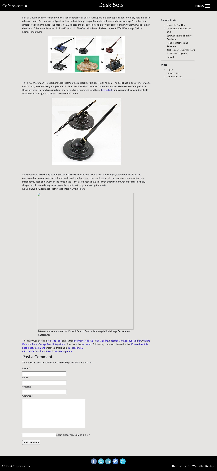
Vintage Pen (44, 344)
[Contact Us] (123, 461)
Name (25, 368)
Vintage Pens (55, 341)
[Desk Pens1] (86, 54)
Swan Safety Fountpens (59, 351)
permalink (86, 344)
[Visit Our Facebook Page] (94, 461)
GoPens (104, 341)
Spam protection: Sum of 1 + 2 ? (73, 435)
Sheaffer (113, 341)
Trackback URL (75, 348)
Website (26, 387)
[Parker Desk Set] (86, 131)
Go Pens (94, 341)
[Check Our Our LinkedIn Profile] (108, 461)
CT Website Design (201, 466)
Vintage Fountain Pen (130, 341)
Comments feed (175, 76)
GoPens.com (13, 6)
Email (25, 377)
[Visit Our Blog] (115, 461)
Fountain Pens (81, 341)
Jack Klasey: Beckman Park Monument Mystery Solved (181, 53)
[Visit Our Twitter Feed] (101, 461)
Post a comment (36, 348)
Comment (27, 396)
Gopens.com (21, 466)
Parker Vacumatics (32, 351)
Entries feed (173, 73)
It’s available (107, 90)
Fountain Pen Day (176, 25)
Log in (170, 69)
